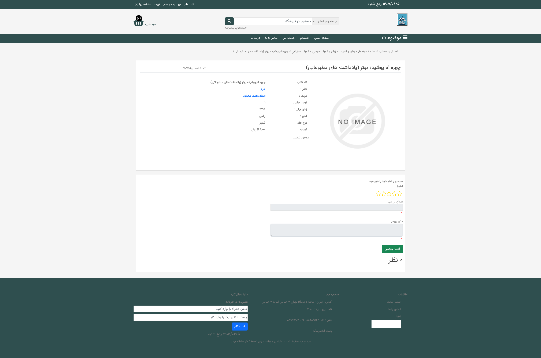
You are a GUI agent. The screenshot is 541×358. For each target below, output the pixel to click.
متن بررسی (396, 221)
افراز (263, 89)
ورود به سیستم (172, 4)
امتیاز (400, 186)
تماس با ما (271, 38)
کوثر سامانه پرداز (240, 341)
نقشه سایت (394, 301)
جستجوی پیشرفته (236, 27)
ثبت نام (189, 4)
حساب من (289, 38)
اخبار (398, 316)
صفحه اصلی (321, 38)
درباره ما (255, 38)
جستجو (304, 38)
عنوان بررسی (395, 201)
